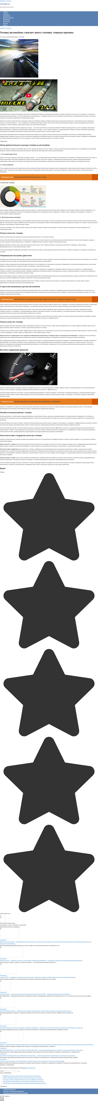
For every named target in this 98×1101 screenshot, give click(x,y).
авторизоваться (30, 1068)
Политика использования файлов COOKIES (15, 1093)
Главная (5, 12)
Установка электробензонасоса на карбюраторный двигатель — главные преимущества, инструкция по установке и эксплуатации (37, 1055)
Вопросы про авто (8, 17)
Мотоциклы (6, 21)
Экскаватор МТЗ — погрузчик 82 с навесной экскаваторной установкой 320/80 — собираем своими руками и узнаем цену (35, 994)
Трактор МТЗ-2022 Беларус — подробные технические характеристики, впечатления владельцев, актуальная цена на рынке (35, 1011)
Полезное (6, 14)
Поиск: (2, 1071)
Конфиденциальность (9, 1089)
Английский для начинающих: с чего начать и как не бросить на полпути (23, 1081)
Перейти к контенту (5, 1)
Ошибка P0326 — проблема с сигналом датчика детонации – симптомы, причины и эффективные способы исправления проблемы (38, 977)
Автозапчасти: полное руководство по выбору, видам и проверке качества (24, 1083)
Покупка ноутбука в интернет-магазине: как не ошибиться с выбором (23, 1079)
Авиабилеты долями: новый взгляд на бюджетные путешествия (21, 1076)
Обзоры (5, 25)
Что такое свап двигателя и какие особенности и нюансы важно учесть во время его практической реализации (32, 1061)
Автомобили (6, 16)
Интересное (6, 19)
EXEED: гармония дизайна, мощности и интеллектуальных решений (22, 1077)
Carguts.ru (5, 3)
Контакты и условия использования (13, 1091)
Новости (5, 23)
